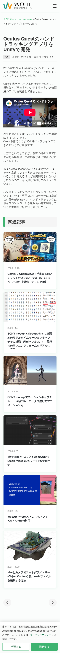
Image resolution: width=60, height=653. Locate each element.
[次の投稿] (53, 603)
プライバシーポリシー (39, 634)
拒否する (15, 647)
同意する (44, 647)
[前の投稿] (7, 603)
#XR (6, 57)
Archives (27, 19)
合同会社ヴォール (12, 19)
